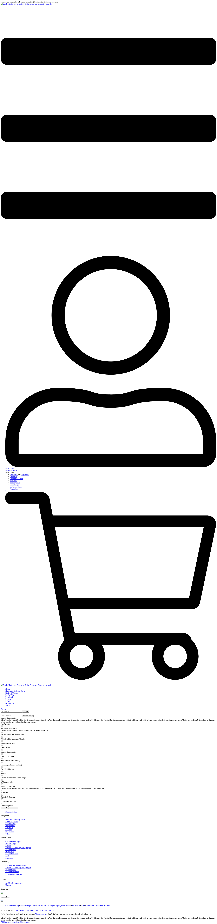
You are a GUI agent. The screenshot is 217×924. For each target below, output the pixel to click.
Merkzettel (14, 489)
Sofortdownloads (16, 487)
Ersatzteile (9, 828)
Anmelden (14, 475)
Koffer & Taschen (11, 822)
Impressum (9, 858)
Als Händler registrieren (13, 883)
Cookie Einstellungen (22, 910)
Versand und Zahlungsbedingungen (18, 848)
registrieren (25, 475)
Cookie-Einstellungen (13, 842)
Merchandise (10, 826)
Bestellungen (14, 485)
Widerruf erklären (11, 854)
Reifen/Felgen (10, 824)
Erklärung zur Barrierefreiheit (15, 866)
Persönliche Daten (16, 479)
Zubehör (8, 830)
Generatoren (9, 832)
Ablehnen (4, 922)
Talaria (7, 834)
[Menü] (108, 251)
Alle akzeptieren (14, 922)
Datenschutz (9, 852)
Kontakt (8, 846)
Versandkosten (40, 914)
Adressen (13, 481)
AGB (7, 856)
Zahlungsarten (15, 483)
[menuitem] (108, 128)
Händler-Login (10, 844)
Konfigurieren (25, 922)
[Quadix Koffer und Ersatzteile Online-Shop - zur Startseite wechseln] (26, 4)
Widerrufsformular (12, 872)
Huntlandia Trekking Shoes (15, 820)
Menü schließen (11, 471)
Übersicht (13, 477)
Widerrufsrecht (10, 850)
